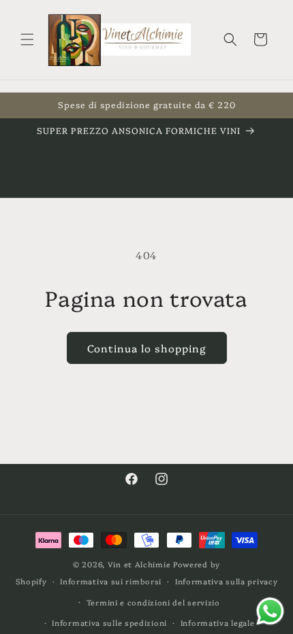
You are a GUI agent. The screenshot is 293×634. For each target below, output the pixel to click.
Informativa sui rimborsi (110, 581)
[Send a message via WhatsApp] (270, 611)
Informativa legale (218, 623)
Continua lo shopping (146, 348)
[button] (27, 39)
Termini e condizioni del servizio (153, 602)
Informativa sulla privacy (226, 581)
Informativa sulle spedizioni (109, 623)
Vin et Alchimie (140, 564)
